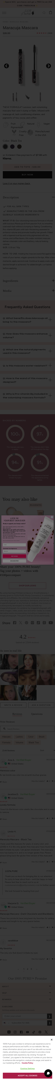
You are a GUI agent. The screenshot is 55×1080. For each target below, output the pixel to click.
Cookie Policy (27, 1063)
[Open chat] (48, 1073)
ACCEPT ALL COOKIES (27, 1076)
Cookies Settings (27, 1068)
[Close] (52, 1040)
